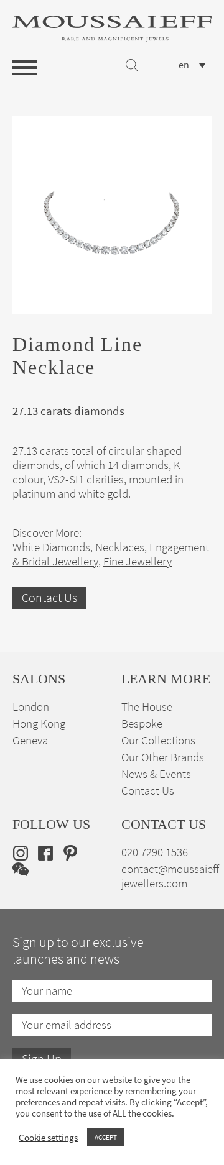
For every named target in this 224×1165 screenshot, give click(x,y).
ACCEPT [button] (106, 1137)
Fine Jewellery (137, 561)
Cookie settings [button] (48, 1137)
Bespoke (141, 723)
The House (146, 707)
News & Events (156, 774)
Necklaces (119, 547)
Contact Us (49, 598)
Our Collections (158, 740)
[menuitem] (192, 65)
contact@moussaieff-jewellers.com (172, 876)
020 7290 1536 (154, 852)
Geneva (30, 740)
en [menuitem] (184, 65)
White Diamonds (51, 547)
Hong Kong (38, 723)
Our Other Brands (162, 757)
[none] (192, 65)
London (30, 707)
